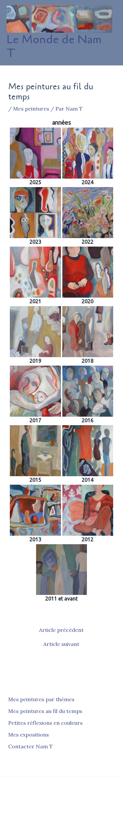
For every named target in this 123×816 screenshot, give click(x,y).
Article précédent (61, 630)
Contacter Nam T (30, 746)
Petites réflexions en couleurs (45, 723)
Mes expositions (28, 734)
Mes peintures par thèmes (41, 699)
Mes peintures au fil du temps (45, 711)
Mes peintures (31, 108)
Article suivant (61, 644)
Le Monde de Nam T (54, 46)
